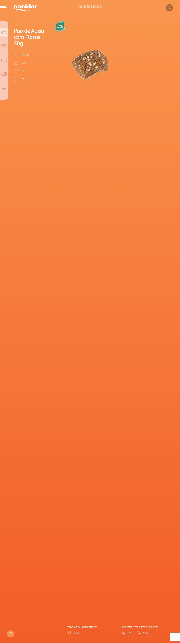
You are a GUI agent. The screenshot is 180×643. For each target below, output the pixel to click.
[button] (10, 633)
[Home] (25, 7)
